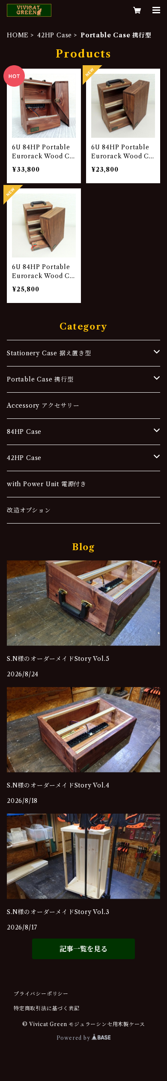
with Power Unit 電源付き (46, 484)
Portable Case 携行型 (40, 379)
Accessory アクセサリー (43, 405)
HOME (18, 35)
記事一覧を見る (83, 949)
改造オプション (29, 510)
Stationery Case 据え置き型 (49, 353)
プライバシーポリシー (41, 993)
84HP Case (24, 432)
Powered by (74, 1038)
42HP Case (54, 35)
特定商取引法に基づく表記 (47, 1008)
